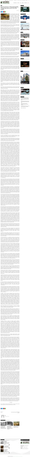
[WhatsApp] (5, 11)
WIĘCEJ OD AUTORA (7, 420)
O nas (17, 0)
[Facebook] (1, 11)
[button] (28, 0)
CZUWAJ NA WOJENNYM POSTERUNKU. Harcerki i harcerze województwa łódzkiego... (6, 442)
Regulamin (27, 0)
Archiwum (21, 0)
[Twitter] (2, 11)
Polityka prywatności (23, 0)
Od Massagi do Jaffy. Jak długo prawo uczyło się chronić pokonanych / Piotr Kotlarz (16, 426)
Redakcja (19, 0)
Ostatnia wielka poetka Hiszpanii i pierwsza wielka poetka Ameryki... (6, 447)
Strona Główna (15, 0)
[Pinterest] (4, 11)
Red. (5, 415)
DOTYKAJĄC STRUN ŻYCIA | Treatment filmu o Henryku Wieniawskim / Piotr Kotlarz (25, 106)
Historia (1, 5)
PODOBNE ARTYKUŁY (3, 420)
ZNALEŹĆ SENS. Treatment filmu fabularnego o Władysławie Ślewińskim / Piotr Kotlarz (24, 104)
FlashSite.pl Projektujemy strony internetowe (17, 456)
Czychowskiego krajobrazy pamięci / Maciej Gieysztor (15, 412)
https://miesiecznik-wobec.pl (7, 416)
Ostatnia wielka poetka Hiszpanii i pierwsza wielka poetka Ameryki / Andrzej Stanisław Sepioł (25, 102)
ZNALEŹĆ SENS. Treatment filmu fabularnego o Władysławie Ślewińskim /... (6, 450)
